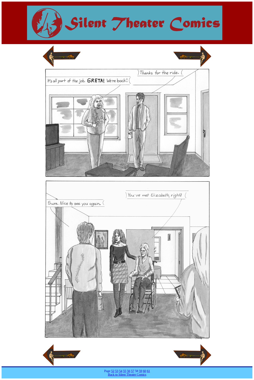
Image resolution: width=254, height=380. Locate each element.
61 (148, 371)
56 (128, 371)
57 (132, 371)
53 (116, 371)
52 (112, 371)
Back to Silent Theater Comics (127, 374)
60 (144, 371)
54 (120, 371)
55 (124, 371)
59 (140, 371)
